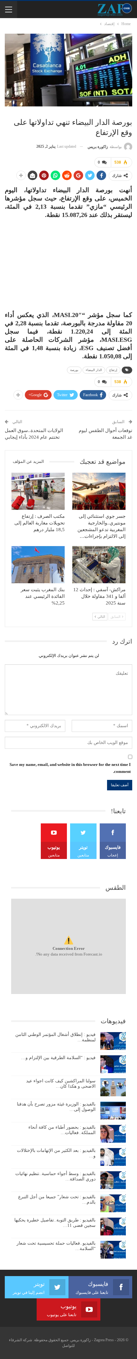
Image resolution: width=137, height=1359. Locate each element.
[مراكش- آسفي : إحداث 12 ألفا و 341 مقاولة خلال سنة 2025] (99, 564)
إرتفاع (113, 370)
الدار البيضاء (94, 370)
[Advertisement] (68, 261)
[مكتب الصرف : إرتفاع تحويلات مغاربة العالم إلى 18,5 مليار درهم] (38, 491)
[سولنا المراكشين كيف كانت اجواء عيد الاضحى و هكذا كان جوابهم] (113, 1087)
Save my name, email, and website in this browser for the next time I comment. (70, 768)
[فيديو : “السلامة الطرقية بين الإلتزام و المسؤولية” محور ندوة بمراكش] (113, 1064)
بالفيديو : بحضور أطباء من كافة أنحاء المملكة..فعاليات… (62, 1130)
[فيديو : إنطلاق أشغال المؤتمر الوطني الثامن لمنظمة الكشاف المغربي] (113, 1041)
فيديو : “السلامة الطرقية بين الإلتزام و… (58, 1057)
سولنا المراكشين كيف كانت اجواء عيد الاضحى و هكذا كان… (61, 1083)
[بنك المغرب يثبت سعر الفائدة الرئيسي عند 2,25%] (38, 564)
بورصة (74, 370)
